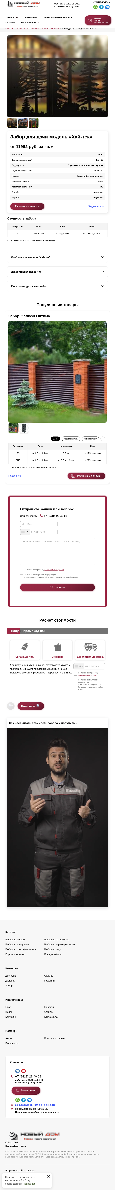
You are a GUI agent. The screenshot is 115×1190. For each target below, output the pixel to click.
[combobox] (25, 532)
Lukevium (31, 1170)
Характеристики (71, 439)
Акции (8, 1038)
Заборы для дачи (50, 28)
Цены (55, 439)
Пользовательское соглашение (22, 1178)
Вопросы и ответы (54, 1038)
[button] (9, 305)
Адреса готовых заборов (58, 18)
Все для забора (53, 954)
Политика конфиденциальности (23, 1174)
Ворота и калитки (15, 954)
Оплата (48, 976)
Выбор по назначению (28, 28)
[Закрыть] (48, 1176)
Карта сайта (51, 1017)
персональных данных (54, 570)
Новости (49, 1007)
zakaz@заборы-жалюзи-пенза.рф (35, 1105)
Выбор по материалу (17, 944)
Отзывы (10, 23)
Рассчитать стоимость (27, 206)
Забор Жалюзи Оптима (29, 316)
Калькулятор (30, 18)
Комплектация (90, 439)
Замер (9, 985)
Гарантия (49, 980)
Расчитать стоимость (88, 476)
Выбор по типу (52, 949)
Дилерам (10, 980)
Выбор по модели (15, 939)
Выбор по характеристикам (59, 944)
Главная (9, 28)
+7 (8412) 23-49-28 (101, 2)
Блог (8, 1007)
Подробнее (29, 1184)
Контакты (10, 1017)
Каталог (10, 18)
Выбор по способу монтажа (20, 949)
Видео (8, 1012)
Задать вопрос (96, 206)
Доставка (10, 976)
